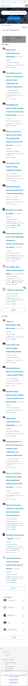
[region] (14, 678)
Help (6, 664)
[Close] (26, 673)
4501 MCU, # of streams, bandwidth (14, 214)
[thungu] (7, 624)
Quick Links (6, 652)
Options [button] (24, 27)
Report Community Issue (10, 662)
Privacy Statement (13, 679)
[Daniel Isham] (9, 609)
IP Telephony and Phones (11, 219)
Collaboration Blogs (10, 334)
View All (13, 310)
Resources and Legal (8, 659)
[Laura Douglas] (10, 601)
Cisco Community (6, 25)
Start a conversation (14, 18)
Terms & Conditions (9, 666)
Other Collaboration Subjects (12, 253)
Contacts (7, 655)
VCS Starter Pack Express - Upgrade (15, 539)
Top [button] (2, 648)
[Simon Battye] (9, 617)
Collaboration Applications (12, 276)
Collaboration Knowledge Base (13, 62)
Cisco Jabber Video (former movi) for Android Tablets (15, 270)
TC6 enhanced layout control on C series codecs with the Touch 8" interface (14, 565)
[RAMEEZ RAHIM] (10, 631)
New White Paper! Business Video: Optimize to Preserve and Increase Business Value (15, 111)
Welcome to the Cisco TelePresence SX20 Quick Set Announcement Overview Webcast (15, 512)
